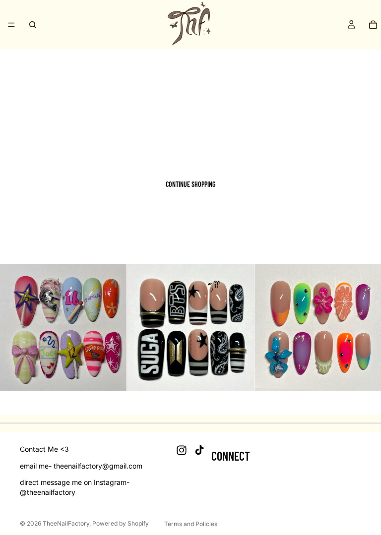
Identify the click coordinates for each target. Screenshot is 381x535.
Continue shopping (190, 184)
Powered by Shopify (120, 523)
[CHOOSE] (112, 375)
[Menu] (11, 24)
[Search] (33, 25)
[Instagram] (182, 451)
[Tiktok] (199, 451)
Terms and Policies (190, 524)
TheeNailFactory (66, 523)
